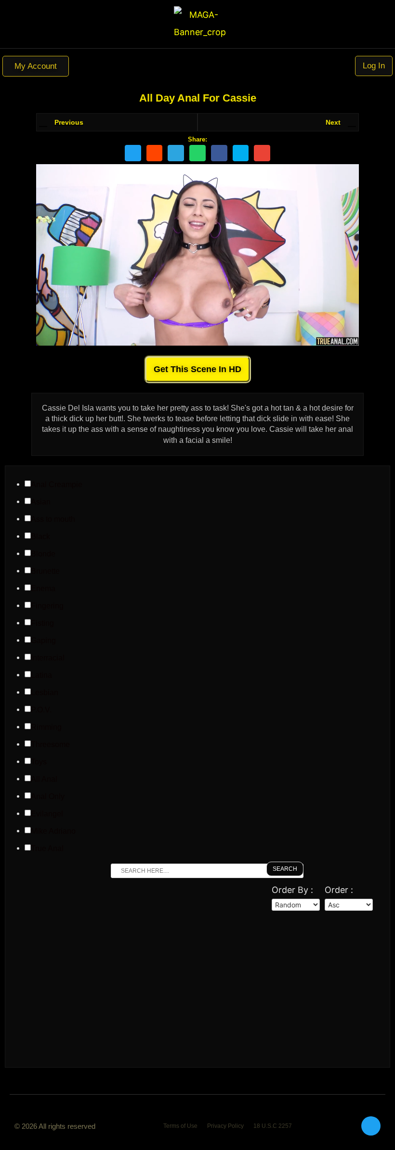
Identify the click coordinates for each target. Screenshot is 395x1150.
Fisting (42, 623)
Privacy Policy (225, 1126)
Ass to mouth (53, 519)
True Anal (47, 849)
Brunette (45, 571)
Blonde (43, 554)
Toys (39, 762)
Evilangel (47, 814)
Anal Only (48, 797)
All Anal (44, 779)
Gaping (43, 641)
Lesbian (44, 693)
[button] (197, 66)
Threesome (50, 745)
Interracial (48, 658)
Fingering (47, 606)
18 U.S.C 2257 (272, 1126)
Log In (374, 65)
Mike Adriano (53, 831)
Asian (41, 502)
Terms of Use (180, 1126)
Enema (43, 589)
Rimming (46, 727)
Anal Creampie (56, 485)
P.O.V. (41, 710)
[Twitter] (371, 1126)
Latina (41, 675)
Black (40, 537)
